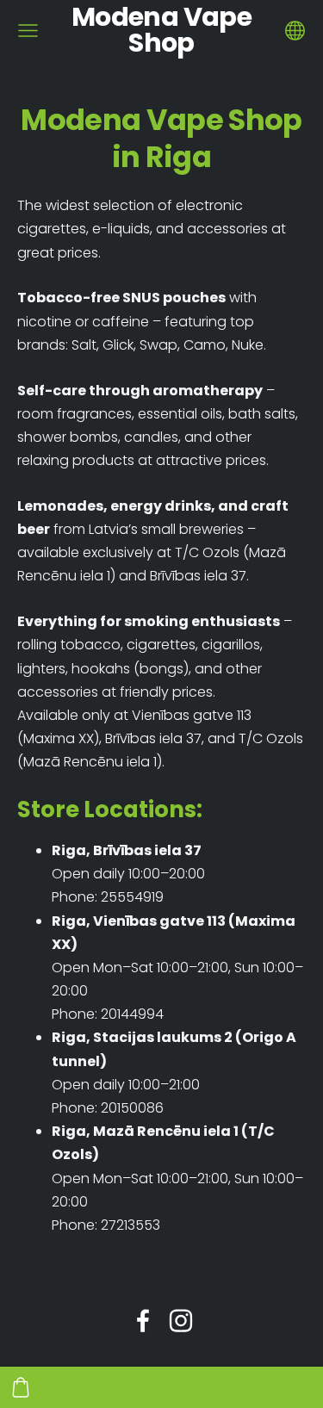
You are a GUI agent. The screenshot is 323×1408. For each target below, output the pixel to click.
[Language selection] (295, 30)
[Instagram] (181, 1321)
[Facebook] (143, 1321)
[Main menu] (28, 30)
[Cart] (20, 1387)
